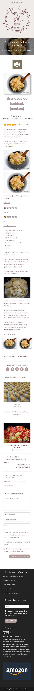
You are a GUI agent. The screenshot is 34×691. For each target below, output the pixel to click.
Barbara (7, 482)
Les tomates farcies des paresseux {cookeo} (17, 446)
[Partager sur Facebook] (12, 369)
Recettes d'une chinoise (11, 593)
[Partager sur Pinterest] (17, 369)
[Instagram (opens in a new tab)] (17, 2)
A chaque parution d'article (17, 611)
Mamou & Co (7, 589)
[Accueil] (2, 50)
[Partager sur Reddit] (22, 369)
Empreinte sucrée (9, 580)
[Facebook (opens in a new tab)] (12, 2)
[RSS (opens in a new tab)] (22, 2)
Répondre (22, 482)
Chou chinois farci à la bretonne (17, 412)
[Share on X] (7, 369)
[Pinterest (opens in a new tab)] (15, 2)
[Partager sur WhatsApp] (26, 369)
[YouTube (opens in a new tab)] (19, 2)
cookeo (6, 119)
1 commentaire (27, 119)
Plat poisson (14, 119)
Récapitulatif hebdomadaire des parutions (16, 614)
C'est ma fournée (9, 585)
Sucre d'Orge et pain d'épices (13, 576)
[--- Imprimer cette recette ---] (17, 64)
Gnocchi (17, 404)
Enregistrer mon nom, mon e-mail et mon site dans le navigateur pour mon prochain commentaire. (16, 535)
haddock (18, 356)
